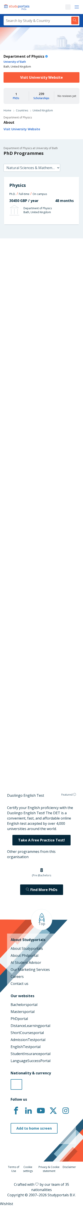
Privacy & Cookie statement (49, 1169)
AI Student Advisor (26, 962)
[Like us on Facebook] (16, 1110)
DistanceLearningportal (30, 1025)
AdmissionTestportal (28, 1039)
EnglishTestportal (26, 1046)
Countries (22, 110)
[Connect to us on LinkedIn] (28, 1110)
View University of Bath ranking (31, 543)
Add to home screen (34, 1128)
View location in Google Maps (37, 709)
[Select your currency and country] (16, 1084)
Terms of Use (13, 1169)
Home (7, 110)
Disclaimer (69, 1167)
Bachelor (38, 359)
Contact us (19, 983)
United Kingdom (43, 110)
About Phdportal (24, 955)
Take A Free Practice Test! (41, 840)
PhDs (16, 98)
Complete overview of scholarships (41, 500)
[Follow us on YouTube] (40, 1110)
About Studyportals (27, 948)
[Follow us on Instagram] (65, 1110)
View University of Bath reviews (31, 758)
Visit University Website (41, 77)
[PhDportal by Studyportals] (18, 7)
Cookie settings (28, 1169)
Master (21, 359)
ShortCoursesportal (27, 1032)
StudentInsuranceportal (30, 1053)
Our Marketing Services (30, 969)
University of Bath (15, 62)
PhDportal (19, 1018)
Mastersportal (23, 1011)
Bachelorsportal (24, 1004)
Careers (17, 976)
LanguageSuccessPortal (30, 1060)
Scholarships (41, 98)
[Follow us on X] (53, 1110)
